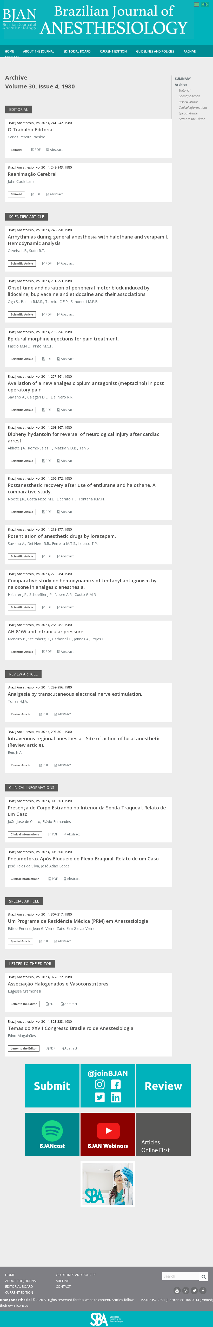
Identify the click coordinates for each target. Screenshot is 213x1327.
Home (9, 51)
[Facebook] (203, 1290)
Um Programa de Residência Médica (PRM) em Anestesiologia (78, 921)
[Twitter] (194, 1290)
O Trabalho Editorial (31, 129)
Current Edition (113, 51)
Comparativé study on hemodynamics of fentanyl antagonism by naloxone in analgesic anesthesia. (82, 583)
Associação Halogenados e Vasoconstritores (58, 984)
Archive (190, 51)
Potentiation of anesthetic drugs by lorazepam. (62, 536)
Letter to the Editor (192, 119)
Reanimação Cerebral (32, 174)
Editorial (184, 90)
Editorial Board (77, 51)
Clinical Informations (193, 107)
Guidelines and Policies (155, 51)
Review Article (188, 102)
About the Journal (38, 51)
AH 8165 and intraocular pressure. (46, 631)
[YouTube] (177, 1290)
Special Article (188, 113)
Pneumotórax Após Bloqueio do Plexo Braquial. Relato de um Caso (83, 858)
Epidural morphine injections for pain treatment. (63, 339)
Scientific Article (189, 96)
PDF (37, 149)
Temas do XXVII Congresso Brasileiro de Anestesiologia (71, 1028)
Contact (12, 57)
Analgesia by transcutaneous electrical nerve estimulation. (75, 694)
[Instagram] (185, 1290)
